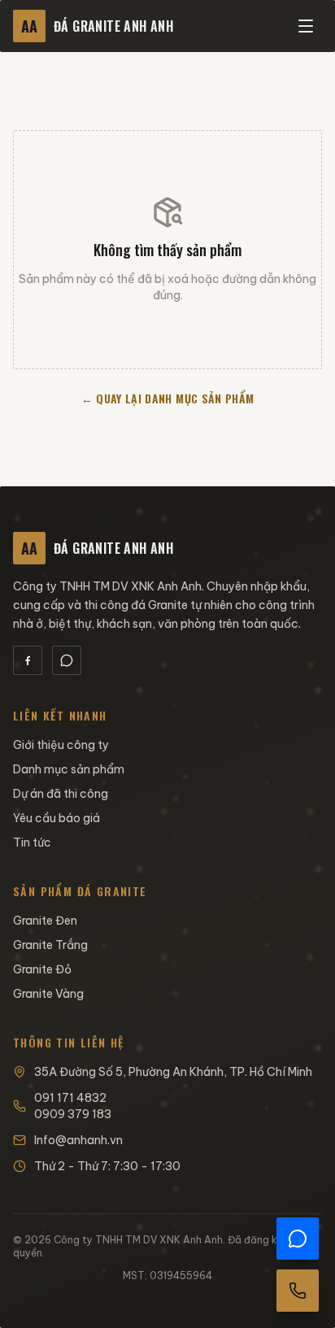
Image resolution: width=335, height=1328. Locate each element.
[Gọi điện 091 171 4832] (297, 1290)
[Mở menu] (305, 26)
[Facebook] (27, 660)
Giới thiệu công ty (61, 745)
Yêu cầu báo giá (56, 818)
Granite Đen (45, 920)
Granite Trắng (50, 945)
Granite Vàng (48, 993)
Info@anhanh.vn (78, 1140)
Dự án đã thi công (60, 793)
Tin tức (32, 842)
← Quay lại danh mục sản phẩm (168, 398)
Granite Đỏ (42, 969)
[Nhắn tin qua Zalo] (297, 1238)
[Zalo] (66, 660)
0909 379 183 (72, 1114)
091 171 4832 (70, 1098)
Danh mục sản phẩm (68, 769)
